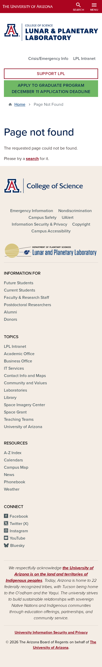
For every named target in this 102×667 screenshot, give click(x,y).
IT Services (14, 368)
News (9, 474)
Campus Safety (42, 217)
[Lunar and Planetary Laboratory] (51, 249)
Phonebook (14, 482)
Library (10, 397)
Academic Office (19, 353)
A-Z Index (12, 452)
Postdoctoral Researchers (27, 304)
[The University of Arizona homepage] (31, 6)
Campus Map (16, 467)
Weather (11, 489)
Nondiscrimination (75, 210)
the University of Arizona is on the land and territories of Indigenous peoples (50, 574)
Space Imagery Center (24, 404)
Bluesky (17, 545)
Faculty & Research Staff (26, 297)
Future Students (18, 283)
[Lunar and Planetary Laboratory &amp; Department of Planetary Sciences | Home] (51, 32)
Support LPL (51, 73)
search (32, 158)
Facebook (19, 516)
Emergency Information (31, 210)
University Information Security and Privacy (51, 632)
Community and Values (25, 383)
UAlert (67, 217)
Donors (10, 319)
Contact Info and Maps (25, 375)
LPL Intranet (84, 58)
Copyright (81, 224)
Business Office (18, 361)
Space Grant (15, 412)
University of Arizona (23, 426)
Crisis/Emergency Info (48, 58)
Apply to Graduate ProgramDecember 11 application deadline (51, 88)
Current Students (19, 290)
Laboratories (15, 390)
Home (19, 104)
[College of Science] (51, 185)
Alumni (10, 312)
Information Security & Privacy (39, 224)
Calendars (13, 460)
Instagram (19, 531)
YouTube (17, 538)
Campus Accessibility (51, 231)
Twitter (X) (19, 523)
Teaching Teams (18, 419)
